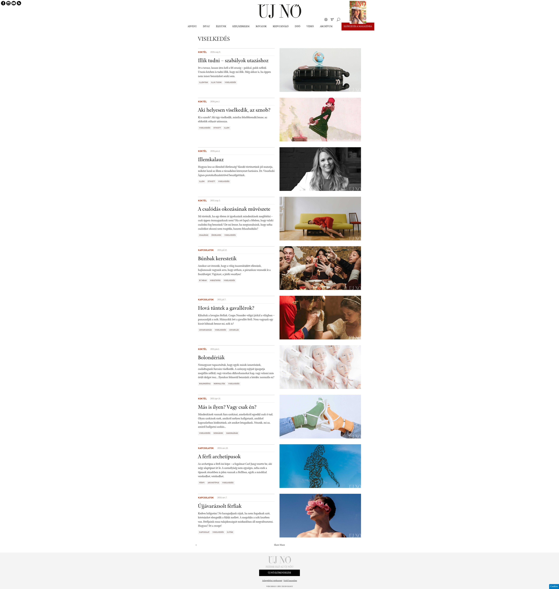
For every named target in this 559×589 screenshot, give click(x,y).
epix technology (285, 586)
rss (19, 3)
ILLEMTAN (203, 82)
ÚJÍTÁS (230, 532)
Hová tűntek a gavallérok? (226, 308)
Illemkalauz (211, 160)
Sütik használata (290, 581)
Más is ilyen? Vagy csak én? (227, 407)
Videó (310, 26)
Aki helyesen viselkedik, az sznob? (234, 110)
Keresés (338, 19)
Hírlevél (332, 19)
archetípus (213, 483)
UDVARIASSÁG (205, 330)
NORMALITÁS (219, 384)
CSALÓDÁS (203, 235)
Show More (279, 545)
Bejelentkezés (326, 19)
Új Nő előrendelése (279, 573)
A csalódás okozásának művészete (234, 209)
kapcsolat (204, 532)
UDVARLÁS (234, 330)
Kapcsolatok (206, 250)
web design (271, 586)
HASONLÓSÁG (232, 433)
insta (8, 3)
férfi (202, 483)
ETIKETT (217, 128)
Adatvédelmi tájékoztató (272, 581)
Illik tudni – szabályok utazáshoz (233, 60)
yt (14, 3)
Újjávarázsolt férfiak (220, 506)
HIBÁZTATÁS (215, 280)
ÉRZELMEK (216, 235)
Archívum (326, 26)
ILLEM (226, 128)
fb (3, 3)
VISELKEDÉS (230, 82)
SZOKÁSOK (218, 433)
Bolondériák (211, 358)
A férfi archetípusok (219, 457)
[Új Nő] (279, 11)
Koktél (202, 52)
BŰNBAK (203, 280)
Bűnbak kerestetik (217, 259)
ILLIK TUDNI (216, 82)
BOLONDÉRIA (204, 384)
